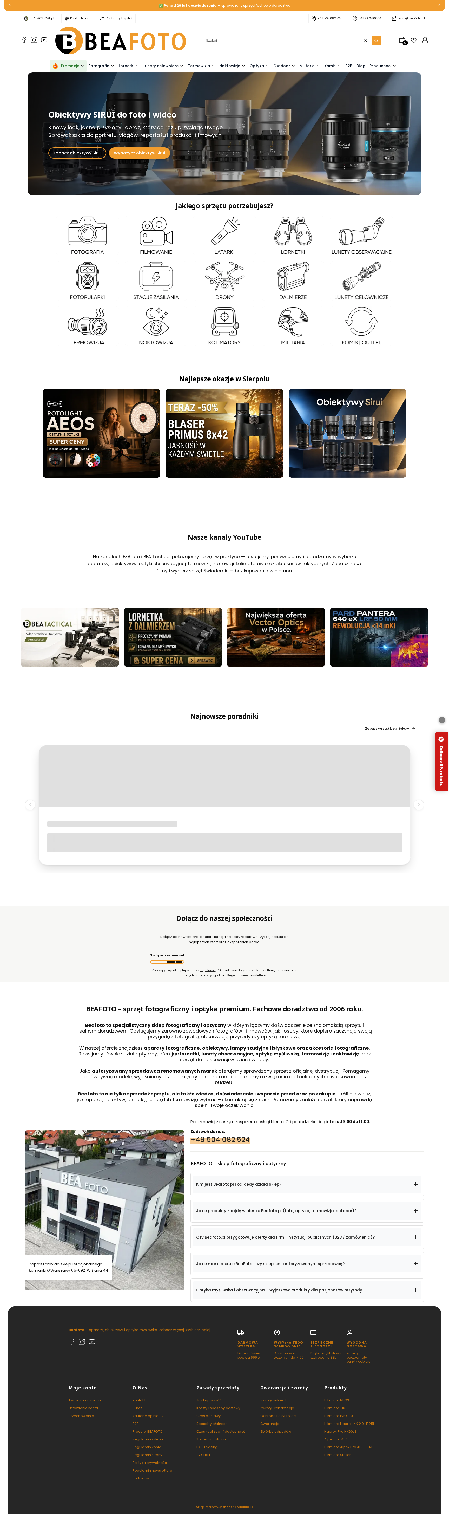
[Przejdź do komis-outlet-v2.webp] (361, 325)
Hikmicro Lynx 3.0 (338, 1415)
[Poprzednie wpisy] (30, 805)
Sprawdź (69, 663)
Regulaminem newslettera (246, 976)
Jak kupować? (208, 1400)
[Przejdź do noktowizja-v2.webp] (156, 325)
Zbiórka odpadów (276, 1431)
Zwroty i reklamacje (277, 1408)
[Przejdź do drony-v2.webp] (224, 281)
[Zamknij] (442, 720)
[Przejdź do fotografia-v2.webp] (87, 235)
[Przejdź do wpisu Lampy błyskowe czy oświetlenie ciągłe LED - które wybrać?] (224, 776)
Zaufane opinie (146, 1415)
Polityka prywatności (150, 1462)
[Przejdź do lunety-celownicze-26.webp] (361, 281)
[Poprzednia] (10, 5)
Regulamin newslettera (152, 1470)
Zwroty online (272, 1400)
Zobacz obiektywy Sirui (77, 153)
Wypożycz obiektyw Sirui (139, 153)
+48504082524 (329, 18)
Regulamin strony (147, 1454)
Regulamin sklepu (148, 1439)
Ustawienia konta (83, 1408)
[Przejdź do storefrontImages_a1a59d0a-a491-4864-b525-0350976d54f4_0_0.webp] (379, 637)
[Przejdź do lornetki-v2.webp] (293, 235)
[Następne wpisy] (419, 805)
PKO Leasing (206, 1447)
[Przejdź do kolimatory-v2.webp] (224, 325)
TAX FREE (203, 1454)
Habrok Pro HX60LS (340, 1431)
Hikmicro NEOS (336, 1400)
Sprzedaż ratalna (211, 1439)
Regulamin (208, 970)
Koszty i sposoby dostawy (218, 1408)
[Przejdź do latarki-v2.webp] (224, 235)
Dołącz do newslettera (174, 962)
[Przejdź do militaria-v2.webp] (293, 325)
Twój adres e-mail (167, 955)
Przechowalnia (81, 1415)
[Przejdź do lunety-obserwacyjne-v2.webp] (361, 235)
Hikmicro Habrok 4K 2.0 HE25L (349, 1423)
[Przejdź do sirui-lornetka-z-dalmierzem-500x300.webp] (173, 637)
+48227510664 (369, 18)
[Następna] (439, 5)
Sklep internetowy (222, 1507)
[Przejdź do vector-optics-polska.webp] (276, 637)
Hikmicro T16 (334, 1408)
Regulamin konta (147, 1447)
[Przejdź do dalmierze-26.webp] (293, 281)
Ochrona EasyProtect (278, 1415)
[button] (376, 40)
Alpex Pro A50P (337, 1439)
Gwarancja (269, 1423)
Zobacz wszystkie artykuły (387, 729)
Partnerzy (141, 1478)
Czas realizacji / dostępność (220, 1431)
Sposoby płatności (212, 1423)
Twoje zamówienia (85, 1400)
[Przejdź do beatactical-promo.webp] (70, 637)
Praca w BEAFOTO (148, 1431)
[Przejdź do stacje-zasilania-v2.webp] (156, 281)
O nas (138, 1408)
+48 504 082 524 (220, 1139)
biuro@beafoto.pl (411, 18)
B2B (136, 1423)
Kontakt (139, 1400)
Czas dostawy (208, 1415)
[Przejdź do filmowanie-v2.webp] (156, 235)
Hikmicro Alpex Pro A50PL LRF (348, 1447)
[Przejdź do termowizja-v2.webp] (87, 325)
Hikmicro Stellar (337, 1454)
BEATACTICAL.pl (42, 18)
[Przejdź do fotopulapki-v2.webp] (87, 281)
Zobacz (87, 252)
